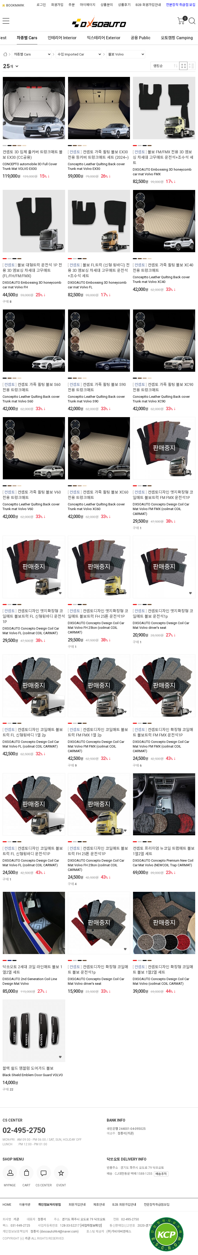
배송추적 (161, 1174)
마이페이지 (87, 5)
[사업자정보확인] (91, 1225)
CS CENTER (12, 1120)
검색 (192, 21)
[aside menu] (6, 21)
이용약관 (24, 1204)
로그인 (41, 5)
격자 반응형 (183, 66)
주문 (72, 5)
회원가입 (57, 5)
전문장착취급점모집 (156, 1204)
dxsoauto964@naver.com (59, 1231)
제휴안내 (99, 1204)
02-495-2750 (24, 1130)
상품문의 (107, 5)
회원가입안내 (77, 1204)
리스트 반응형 (191, 66)
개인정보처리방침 (49, 1204)
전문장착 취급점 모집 (180, 5)
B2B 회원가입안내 (148, 5)
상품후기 (124, 5)
